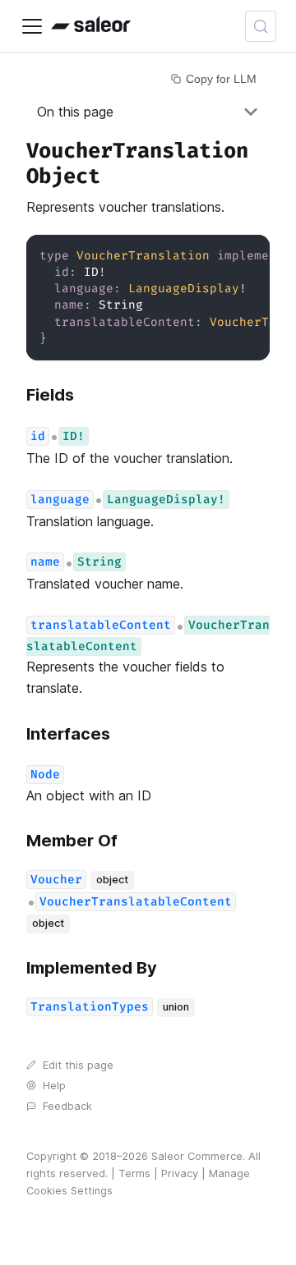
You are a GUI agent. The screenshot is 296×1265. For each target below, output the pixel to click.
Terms (134, 1173)
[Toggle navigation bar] (32, 26)
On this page (75, 111)
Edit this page (78, 1065)
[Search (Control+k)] (260, 26)
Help (54, 1085)
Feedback (67, 1106)
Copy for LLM (221, 78)
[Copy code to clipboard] (249, 255)
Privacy (179, 1173)
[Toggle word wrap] (220, 255)
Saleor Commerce (197, 1156)
